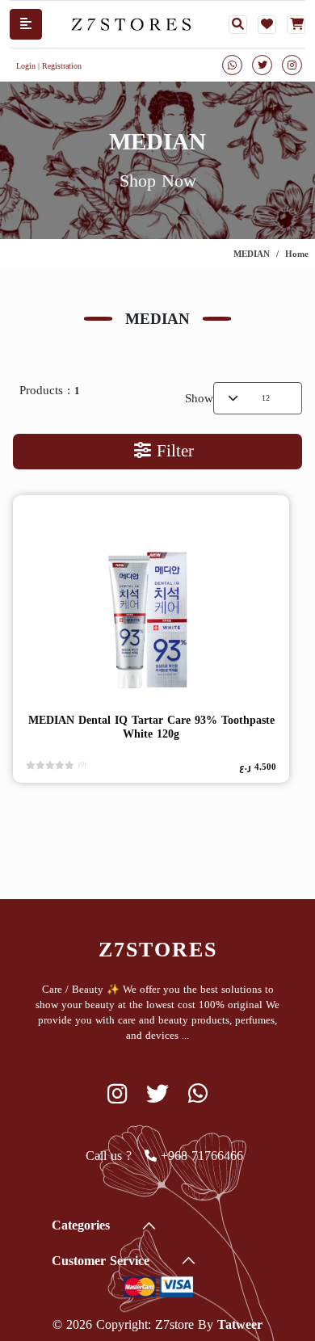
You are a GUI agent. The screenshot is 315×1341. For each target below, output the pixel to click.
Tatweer (239, 1324)
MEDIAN (251, 254)
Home (297, 254)
